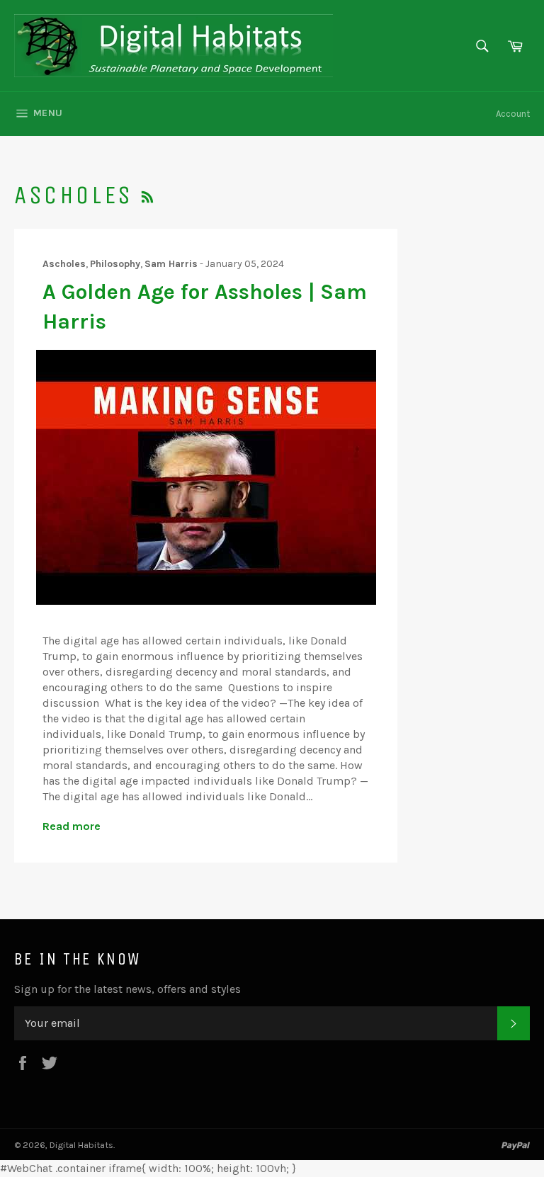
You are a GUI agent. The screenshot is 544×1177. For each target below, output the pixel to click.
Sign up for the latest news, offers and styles (127, 989)
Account (513, 113)
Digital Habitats (81, 1144)
